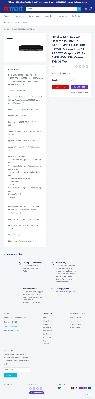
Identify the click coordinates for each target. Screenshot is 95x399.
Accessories (62, 16)
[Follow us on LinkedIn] (41, 388)
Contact (25, 22)
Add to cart (60, 87)
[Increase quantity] (71, 80)
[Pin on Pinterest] (80, 66)
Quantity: (55, 80)
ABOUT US (8, 22)
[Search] (79, 9)
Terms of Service (76, 317)
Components (34, 16)
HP (53, 66)
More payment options (79, 92)
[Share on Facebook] (76, 66)
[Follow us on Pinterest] (37, 388)
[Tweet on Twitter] (83, 66)
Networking (48, 16)
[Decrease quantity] (62, 80)
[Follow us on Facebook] (30, 388)
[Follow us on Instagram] (34, 388)
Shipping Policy (75, 324)
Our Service (76, 16)
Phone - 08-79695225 (11, 326)
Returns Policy (75, 321)
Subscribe (10, 375)
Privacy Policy (75, 327)
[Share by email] (87, 66)
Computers (20, 16)
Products (7, 16)
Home (6, 29)
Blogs (17, 22)
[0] (90, 9)
